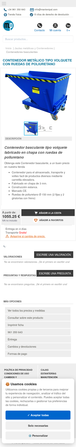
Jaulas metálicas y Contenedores (34, 48)
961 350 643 (15, 332)
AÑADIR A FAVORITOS (51, 220)
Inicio (9, 48)
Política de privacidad (18, 369)
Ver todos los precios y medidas (26, 310)
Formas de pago (17, 354)
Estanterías (48, 373)
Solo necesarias (38, 425)
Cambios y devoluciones (22, 346)
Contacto (39, 30)
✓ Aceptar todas (38, 415)
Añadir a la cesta (49, 213)
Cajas (45, 369)
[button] (69, 72)
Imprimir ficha (16, 325)
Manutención (49, 377)
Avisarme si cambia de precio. (27, 236)
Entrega (12, 339)
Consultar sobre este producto (25, 317)
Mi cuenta (55, 30)
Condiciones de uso (16, 373)
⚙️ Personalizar (38, 435)
